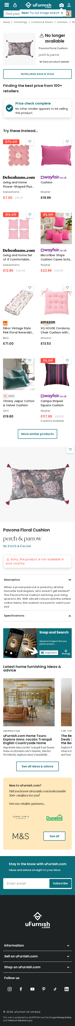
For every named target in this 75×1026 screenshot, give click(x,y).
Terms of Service (17, 1020)
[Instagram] (9, 989)
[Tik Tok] (55, 989)
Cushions (62, 22)
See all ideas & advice (37, 766)
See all (54, 836)
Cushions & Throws (42, 22)
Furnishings (20, 22)
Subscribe (60, 883)
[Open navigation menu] (6, 5)
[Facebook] (21, 989)
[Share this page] (15, 5)
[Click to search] (67, 13)
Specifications (14, 616)
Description (12, 580)
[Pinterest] (44, 989)
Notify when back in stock (37, 74)
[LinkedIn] (66, 989)
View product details (55, 62)
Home (6, 22)
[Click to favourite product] (30, 141)
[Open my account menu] (69, 5)
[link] (19, 155)
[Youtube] (32, 989)
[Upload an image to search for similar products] (61, 5)
